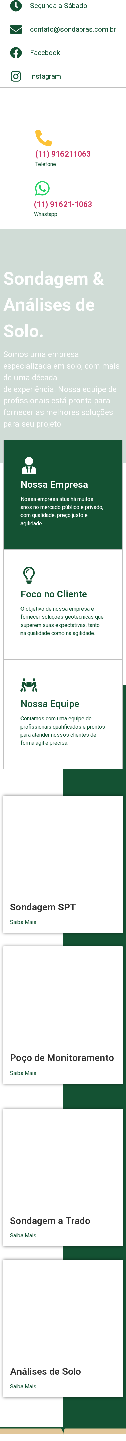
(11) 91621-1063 (63, 204)
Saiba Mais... (24, 922)
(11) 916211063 (63, 154)
